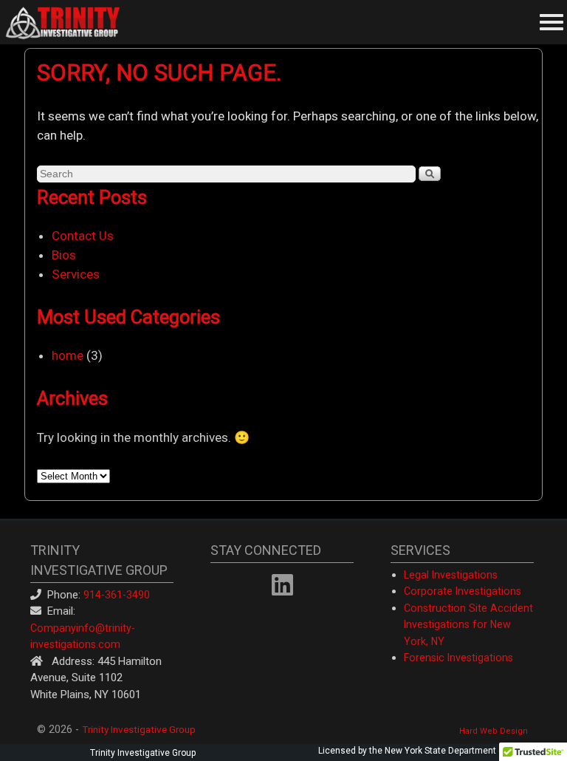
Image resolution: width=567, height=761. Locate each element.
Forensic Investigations (458, 657)
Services (76, 274)
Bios (64, 255)
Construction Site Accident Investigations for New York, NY (468, 624)
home (67, 355)
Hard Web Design (493, 731)
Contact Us (83, 235)
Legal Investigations (451, 575)
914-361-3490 (116, 595)
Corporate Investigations (462, 591)
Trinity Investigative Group (139, 729)
